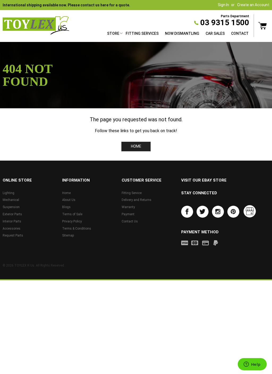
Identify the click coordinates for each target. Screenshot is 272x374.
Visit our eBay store (204, 180)
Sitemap (68, 235)
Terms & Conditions (76, 228)
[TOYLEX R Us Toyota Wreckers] (36, 25)
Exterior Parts (12, 214)
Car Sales (215, 33)
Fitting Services (142, 33)
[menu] (178, 34)
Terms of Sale (72, 214)
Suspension (11, 207)
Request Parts (13, 235)
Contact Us (130, 221)
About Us (68, 200)
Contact (240, 33)
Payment (128, 214)
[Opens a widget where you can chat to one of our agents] (252, 364)
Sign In (223, 5)
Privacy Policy (72, 221)
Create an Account (253, 5)
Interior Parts (12, 221)
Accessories (11, 228)
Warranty (128, 207)
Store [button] (113, 33)
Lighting (8, 193)
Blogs (66, 207)
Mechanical (11, 200)
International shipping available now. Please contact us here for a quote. (66, 5)
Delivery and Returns (136, 200)
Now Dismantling (182, 33)
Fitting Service (132, 193)
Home (136, 146)
